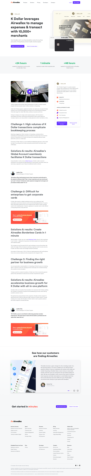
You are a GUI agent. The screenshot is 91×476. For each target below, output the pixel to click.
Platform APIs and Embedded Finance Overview (73, 429)
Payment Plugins (42, 432)
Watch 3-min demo (73, 406)
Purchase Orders (28, 436)
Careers (54, 455)
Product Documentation (43, 447)
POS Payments (42, 436)
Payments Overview (43, 428)
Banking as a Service (15, 447)
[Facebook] (75, 465)
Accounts (69, 433)
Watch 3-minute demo (32, 46)
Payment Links (42, 434)
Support (68, 455)
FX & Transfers (62, 115)
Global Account (29, 161)
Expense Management (64, 117)
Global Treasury (14, 449)
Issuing (68, 441)
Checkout (41, 430)
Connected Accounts (71, 431)
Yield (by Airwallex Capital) (16, 434)
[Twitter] (77, 465)
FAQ (68, 453)
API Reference (42, 449)
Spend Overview (28, 428)
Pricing (38, 2)
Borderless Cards (32, 239)
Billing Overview (56, 428)
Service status (70, 459)
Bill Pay (26, 434)
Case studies (69, 449)
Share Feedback (70, 457)
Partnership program (57, 457)
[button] (74, 391)
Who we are (55, 447)
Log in (70, 2)
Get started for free (61, 406)
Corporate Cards (63, 112)
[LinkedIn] (79, 465)
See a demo (76, 2)
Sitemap (27, 465)
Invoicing (55, 430)
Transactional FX (70, 437)
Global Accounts (63, 110)
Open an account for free (17, 46)
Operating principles (57, 449)
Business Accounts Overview (16, 428)
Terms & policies (56, 451)
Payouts (68, 439)
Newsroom (69, 451)
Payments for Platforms (15, 451)
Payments (69, 435)
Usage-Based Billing (57, 434)
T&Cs (58, 471)
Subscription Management (58, 432)
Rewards (55, 459)
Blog (68, 447)
